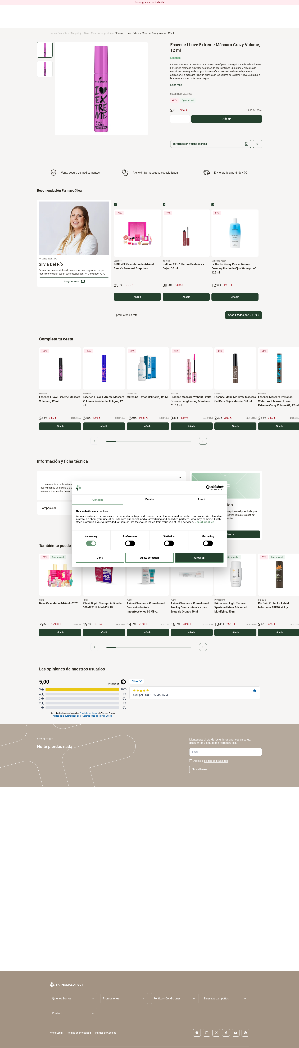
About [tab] (201, 499)
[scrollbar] (148, 441)
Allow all (199, 557)
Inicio (53, 33)
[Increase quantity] (186, 119)
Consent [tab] (97, 499)
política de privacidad (216, 760)
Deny (100, 557)
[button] (124, 998)
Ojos (86, 33)
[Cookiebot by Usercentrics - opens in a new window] (208, 487)
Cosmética (63, 33)
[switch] (130, 543)
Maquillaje (76, 33)
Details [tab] (149, 499)
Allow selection (149, 557)
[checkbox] (115, 204)
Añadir (137, 297)
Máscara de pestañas (102, 33)
